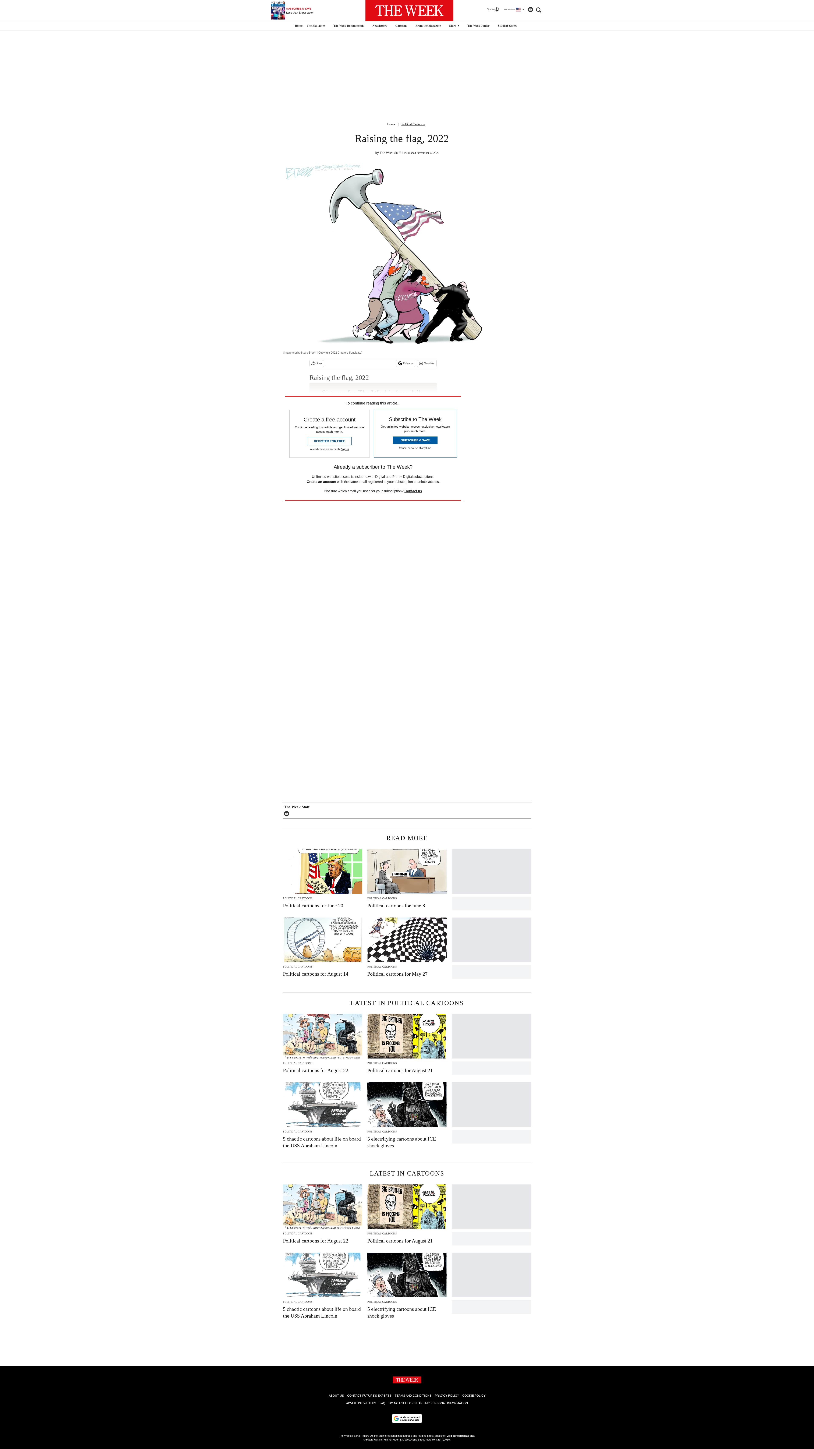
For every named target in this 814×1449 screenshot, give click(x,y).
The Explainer (316, 25)
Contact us (413, 491)
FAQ (382, 1403)
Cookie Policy (473, 1395)
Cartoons (401, 25)
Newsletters (379, 25)
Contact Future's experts (369, 1395)
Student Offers (507, 25)
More (453, 25)
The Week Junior (478, 25)
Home (391, 124)
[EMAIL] (287, 813)
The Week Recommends (348, 25)
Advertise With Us (361, 1403)
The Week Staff (390, 153)
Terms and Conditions (413, 1395)
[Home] (298, 26)
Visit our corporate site (460, 1435)
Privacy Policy (447, 1395)
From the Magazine (428, 25)
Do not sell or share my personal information (428, 1403)
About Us (336, 1395)
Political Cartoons (413, 124)
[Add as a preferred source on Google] (407, 1418)
